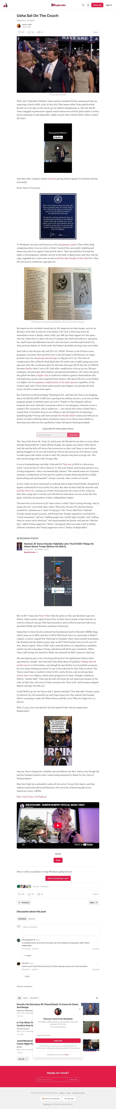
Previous (25, 902)
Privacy (62, 1093)
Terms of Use (69, 1046)
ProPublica (40, 796)
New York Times (25, 796)
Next (92, 902)
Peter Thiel (44, 615)
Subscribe (97, 5)
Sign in (109, 5)
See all (21, 1059)
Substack (46, 1104)
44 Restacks (44, 886)
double (28, 368)
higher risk (42, 375)
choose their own (25, 675)
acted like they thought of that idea (71, 258)
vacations (51, 178)
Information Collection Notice (57, 1048)
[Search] (83, 5)
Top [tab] (19, 998)
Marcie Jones (27, 25)
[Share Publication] (88, 5)
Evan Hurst (30, 1013)
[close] (80, 1009)
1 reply (26, 976)
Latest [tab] (25, 998)
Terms (68, 1093)
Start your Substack (52, 1098)
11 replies (27, 956)
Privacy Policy (75, 1048)
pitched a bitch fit (25, 490)
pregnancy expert (68, 244)
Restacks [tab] (31, 919)
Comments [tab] (22, 919)
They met (67, 464)
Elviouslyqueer (27, 940)
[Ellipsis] (98, 939)
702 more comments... (25, 986)
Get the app (69, 1098)
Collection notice (78, 1093)
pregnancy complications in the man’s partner (56, 382)
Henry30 (25, 963)
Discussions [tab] (34, 998)
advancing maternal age (45, 358)
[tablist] (26, 919)
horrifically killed (66, 415)
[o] (58, 148)
